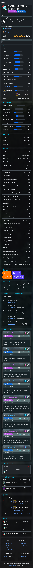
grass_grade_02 (18, 504)
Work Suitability (7, 26)
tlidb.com (9, 545)
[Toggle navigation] (29, 2)
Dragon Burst (12, 365)
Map (10, 501)
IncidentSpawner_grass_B (21, 513)
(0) (8, 273)
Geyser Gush (12, 447)
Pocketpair (12, 566)
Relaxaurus (9, 528)
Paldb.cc (4, 2)
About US (24, 545)
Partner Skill (6, 16)
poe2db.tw (9, 547)
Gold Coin (9, 90)
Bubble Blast (12, 381)
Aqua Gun (10, 349)
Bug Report (23, 556)
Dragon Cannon (12, 333)
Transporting (8, 32)
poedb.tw (9, 543)
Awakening (11, 302)
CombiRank (6, 86)
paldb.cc (9, 549)
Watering (7, 29)
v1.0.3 (6, 556)
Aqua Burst (11, 415)
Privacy (23, 543)
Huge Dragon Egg (24, 94)
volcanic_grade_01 (19, 510)
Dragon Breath (12, 397)
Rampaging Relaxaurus (13, 533)
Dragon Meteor (13, 431)
